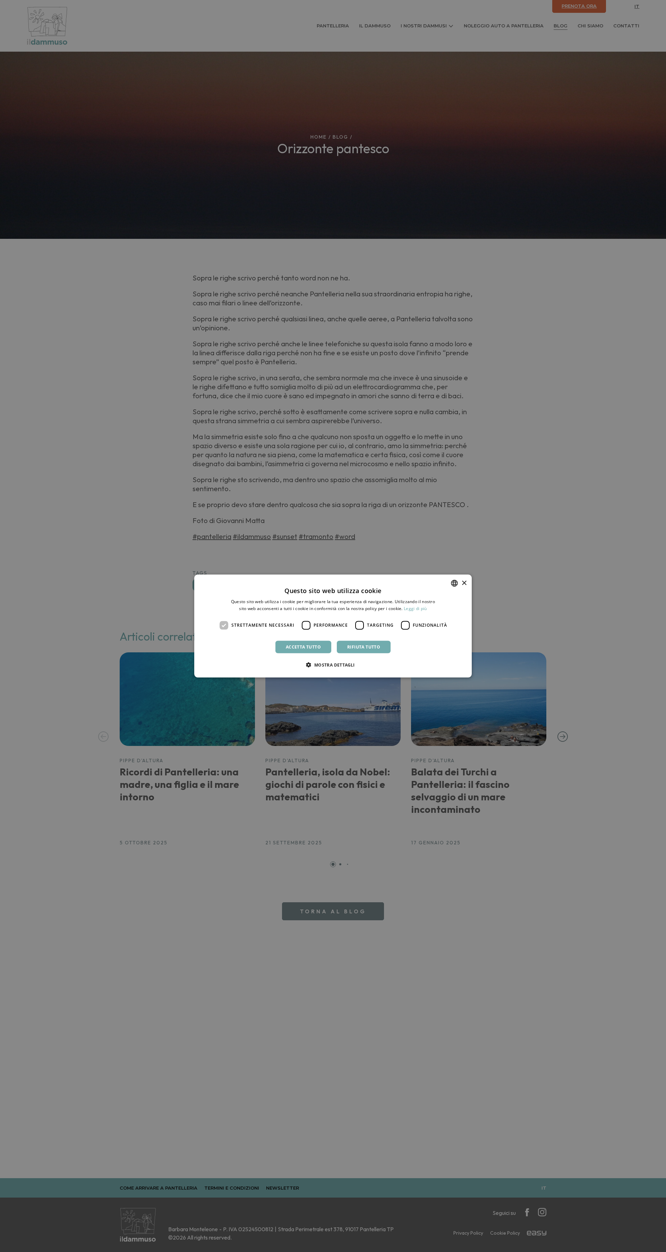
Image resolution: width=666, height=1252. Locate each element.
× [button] (464, 582)
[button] (333, 664)
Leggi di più (415, 608)
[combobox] (454, 583)
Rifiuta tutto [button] (363, 647)
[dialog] (333, 626)
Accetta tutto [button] (303, 647)
